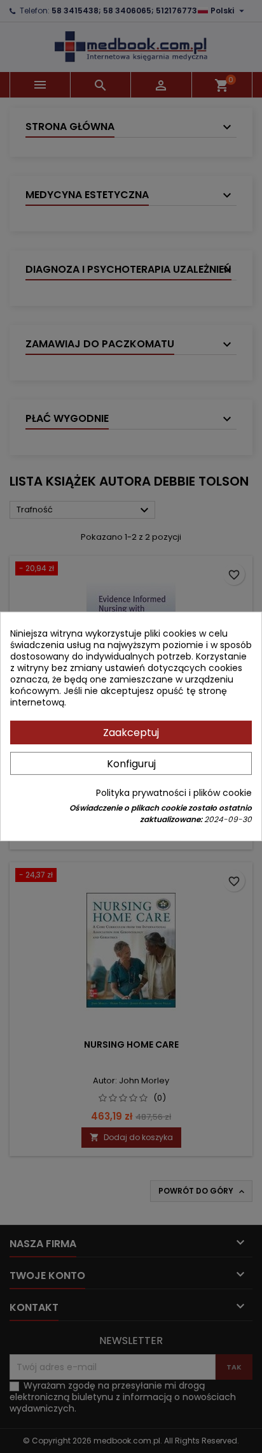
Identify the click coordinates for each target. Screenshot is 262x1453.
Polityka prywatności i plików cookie (174, 793)
